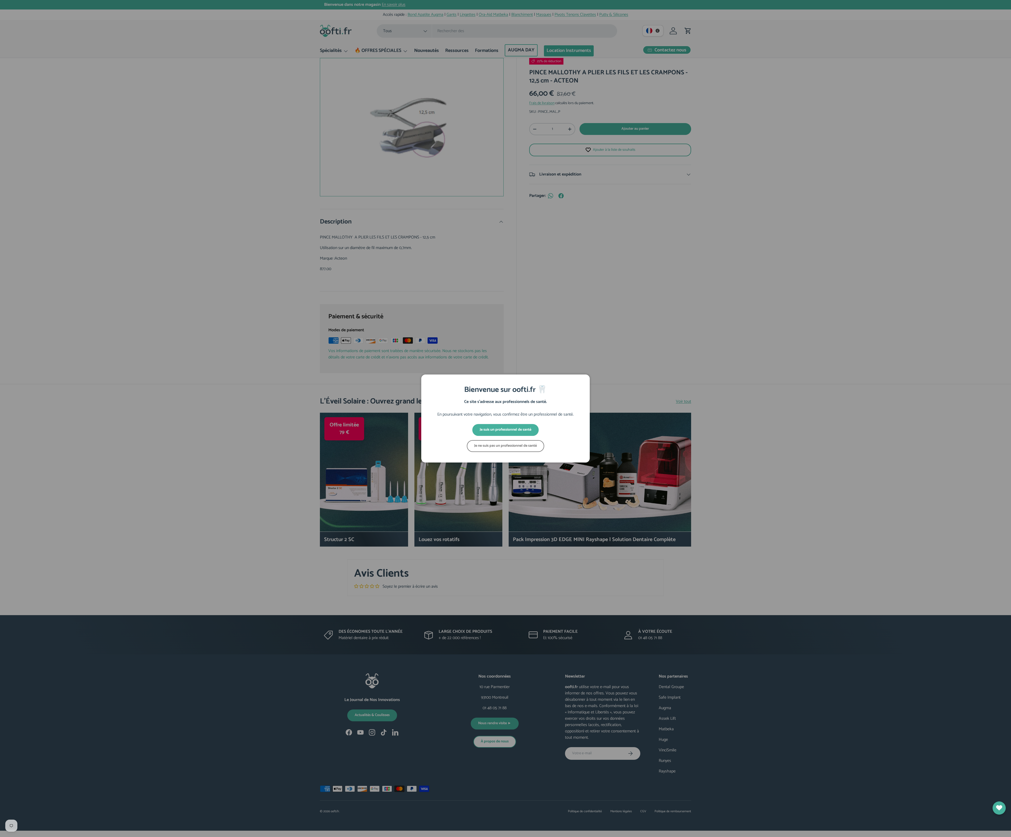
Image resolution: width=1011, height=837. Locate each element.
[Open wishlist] (999, 808)
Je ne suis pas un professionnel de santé (505, 446)
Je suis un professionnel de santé (505, 430)
